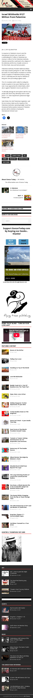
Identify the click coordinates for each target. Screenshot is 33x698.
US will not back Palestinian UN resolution (6, 135)
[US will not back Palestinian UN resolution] (8, 129)
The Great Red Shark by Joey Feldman (18, 581)
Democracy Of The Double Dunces (18, 449)
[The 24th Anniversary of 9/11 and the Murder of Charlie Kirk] (5, 509)
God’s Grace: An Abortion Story (19, 625)
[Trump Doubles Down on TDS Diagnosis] (5, 415)
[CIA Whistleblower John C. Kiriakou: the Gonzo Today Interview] (5, 690)
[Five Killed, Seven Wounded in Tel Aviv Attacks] (8, 143)
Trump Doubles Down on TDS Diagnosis (19, 412)
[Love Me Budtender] (5, 380)
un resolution (23, 159)
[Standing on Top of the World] (5, 371)
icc (25, 155)
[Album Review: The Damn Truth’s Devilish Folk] (5, 650)
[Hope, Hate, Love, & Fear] (5, 397)
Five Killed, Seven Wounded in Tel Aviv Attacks (7, 149)
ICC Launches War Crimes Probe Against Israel (21, 135)
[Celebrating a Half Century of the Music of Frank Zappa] (5, 642)
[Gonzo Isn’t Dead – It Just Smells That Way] (5, 424)
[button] (31, 9)
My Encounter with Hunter (17, 608)
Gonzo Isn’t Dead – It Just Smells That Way (20, 421)
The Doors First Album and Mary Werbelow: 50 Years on (19, 656)
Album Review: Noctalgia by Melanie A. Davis (19, 458)
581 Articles (21, 179)
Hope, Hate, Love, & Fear (18, 394)
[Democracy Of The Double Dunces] (5, 452)
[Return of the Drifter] (5, 353)
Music (4, 634)
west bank (6, 162)
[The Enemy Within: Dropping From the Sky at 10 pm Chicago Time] (5, 499)
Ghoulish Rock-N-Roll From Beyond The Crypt (18, 466)
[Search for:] (16, 221)
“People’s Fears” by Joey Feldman (19, 589)
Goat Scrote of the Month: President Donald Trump (18, 430)
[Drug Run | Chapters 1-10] (5, 620)
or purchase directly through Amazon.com (15, 282)
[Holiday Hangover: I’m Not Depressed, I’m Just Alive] (5, 406)
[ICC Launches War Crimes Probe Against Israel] (22, 129)
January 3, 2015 (7, 20)
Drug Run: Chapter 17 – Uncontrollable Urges (17, 515)
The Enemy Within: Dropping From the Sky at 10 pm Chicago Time (20, 497)
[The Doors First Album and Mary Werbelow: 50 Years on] (5, 659)
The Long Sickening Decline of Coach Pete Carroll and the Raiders (19, 476)
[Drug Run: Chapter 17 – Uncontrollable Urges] (5, 518)
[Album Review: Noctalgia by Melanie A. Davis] (5, 461)
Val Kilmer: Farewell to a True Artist (19, 524)
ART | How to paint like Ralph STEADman (18, 572)
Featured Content (9, 346)
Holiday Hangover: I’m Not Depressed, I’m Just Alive (18, 403)
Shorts (4, 604)
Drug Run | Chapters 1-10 (17, 617)
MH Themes (27, 696)
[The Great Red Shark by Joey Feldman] (5, 584)
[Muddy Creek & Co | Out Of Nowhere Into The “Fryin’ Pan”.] (5, 389)
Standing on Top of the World (19, 368)
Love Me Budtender (16, 376)
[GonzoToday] (16, 6)
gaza (7, 155)
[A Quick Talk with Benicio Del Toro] (5, 681)
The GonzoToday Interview (11, 665)
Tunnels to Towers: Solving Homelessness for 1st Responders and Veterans (18, 439)
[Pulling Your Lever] (5, 362)
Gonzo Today (17, 20)
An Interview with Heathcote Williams (20, 669)
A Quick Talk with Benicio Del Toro (20, 677)
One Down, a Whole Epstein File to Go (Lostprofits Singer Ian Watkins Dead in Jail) (20, 486)
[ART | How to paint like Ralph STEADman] (5, 575)
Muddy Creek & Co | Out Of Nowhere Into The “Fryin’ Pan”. (19, 386)
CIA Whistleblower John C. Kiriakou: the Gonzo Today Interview (20, 687)
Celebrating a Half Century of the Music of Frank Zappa (19, 639)
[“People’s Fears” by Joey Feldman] (5, 593)
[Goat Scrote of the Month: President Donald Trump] (5, 433)
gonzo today (16, 155)
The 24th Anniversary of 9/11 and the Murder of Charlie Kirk (20, 506)
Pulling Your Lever (15, 359)
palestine (13, 159)
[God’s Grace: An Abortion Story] (5, 629)
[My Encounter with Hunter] (5, 611)
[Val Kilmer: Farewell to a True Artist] (5, 527)
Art (3, 568)
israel (5, 159)
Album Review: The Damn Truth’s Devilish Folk (19, 647)
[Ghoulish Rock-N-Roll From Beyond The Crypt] (5, 469)
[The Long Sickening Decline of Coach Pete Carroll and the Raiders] (5, 478)
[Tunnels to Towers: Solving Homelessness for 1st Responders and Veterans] (5, 441)
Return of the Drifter (16, 350)
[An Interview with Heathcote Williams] (5, 672)
